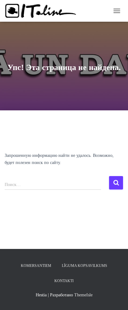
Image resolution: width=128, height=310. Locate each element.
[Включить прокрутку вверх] (116, 297)
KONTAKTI (64, 281)
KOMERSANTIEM (36, 266)
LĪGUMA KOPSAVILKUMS (84, 266)
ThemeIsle (83, 295)
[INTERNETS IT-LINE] (43, 11)
